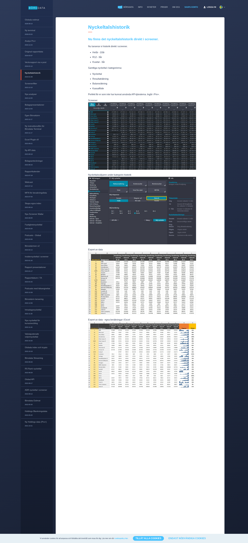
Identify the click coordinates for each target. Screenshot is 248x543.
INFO (140, 7)
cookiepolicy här (121, 538)
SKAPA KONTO (191, 7)
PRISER (164, 7)
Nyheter (151, 7)
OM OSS (176, 7)
